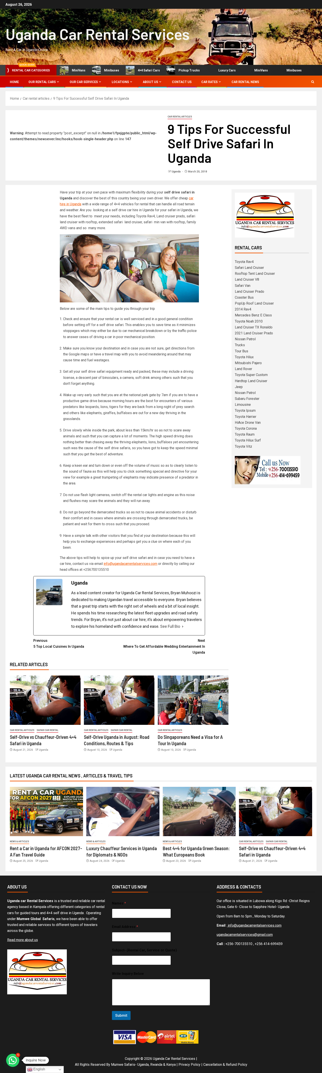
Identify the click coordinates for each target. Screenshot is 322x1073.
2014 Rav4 (243, 309)
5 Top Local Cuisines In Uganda (58, 643)
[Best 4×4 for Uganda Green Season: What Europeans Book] (199, 811)
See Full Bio (170, 626)
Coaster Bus (244, 297)
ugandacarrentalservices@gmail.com (245, 935)
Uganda (176, 171)
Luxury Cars (214, 70)
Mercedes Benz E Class (253, 315)
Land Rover (243, 369)
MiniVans (65, 70)
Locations (120, 82)
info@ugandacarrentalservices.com (130, 564)
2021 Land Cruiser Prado (254, 333)
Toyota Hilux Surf (248, 440)
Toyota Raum (245, 434)
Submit (121, 1015)
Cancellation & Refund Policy (225, 1064)
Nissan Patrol (245, 339)
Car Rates (209, 82)
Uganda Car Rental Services (97, 34)
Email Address (125, 927)
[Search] (312, 82)
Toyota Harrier (245, 417)
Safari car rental (47, 730)
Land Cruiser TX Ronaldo (253, 327)
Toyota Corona (246, 428)
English (38, 1069)
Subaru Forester (247, 399)
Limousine (243, 405)
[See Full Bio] (182, 626)
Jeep (239, 387)
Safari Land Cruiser (249, 268)
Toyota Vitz (243, 446)
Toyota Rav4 (244, 262)
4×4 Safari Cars (136, 70)
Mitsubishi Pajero (248, 363)
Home (14, 82)
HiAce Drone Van (248, 422)
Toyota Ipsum (245, 410)
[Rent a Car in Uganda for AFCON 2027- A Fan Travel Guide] (46, 811)
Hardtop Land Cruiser (251, 381)
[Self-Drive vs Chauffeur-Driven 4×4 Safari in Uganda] (45, 700)
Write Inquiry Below (128, 974)
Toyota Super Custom (251, 375)
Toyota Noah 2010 (249, 321)
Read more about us (22, 940)
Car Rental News (245, 82)
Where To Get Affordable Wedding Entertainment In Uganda (164, 646)
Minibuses (98, 70)
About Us (150, 82)
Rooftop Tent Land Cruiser (255, 273)
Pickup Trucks (176, 70)
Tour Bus (241, 351)
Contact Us (182, 82)
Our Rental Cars (42, 82)
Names (119, 903)
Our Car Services (84, 82)
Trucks (240, 345)
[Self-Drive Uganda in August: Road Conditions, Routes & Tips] (119, 700)
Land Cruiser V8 (247, 279)
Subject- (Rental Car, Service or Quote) (144, 950)
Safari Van (242, 286)
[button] (12, 1060)
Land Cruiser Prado (249, 291)
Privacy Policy (189, 1064)
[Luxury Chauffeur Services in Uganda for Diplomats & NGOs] (122, 811)
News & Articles (19, 841)
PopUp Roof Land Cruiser (254, 303)
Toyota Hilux (244, 357)
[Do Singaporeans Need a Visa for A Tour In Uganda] (193, 700)
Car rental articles (180, 116)
